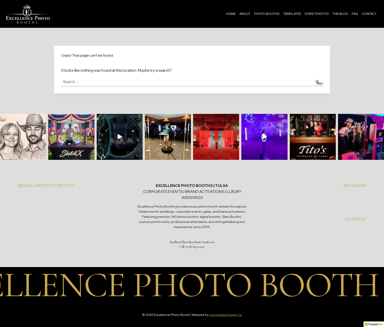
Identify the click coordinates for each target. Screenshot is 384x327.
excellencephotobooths (48, 185)
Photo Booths (267, 14)
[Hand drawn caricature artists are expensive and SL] (23, 137)
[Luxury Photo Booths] (361, 137)
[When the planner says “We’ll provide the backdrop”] (216, 137)
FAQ (355, 14)
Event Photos (317, 14)
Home (231, 14)
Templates (292, 14)
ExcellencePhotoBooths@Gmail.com (192, 242)
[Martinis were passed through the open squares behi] (313, 137)
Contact (369, 14)
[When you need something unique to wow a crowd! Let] (71, 137)
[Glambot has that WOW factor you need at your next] (120, 137)
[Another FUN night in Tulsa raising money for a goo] (264, 137)
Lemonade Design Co (226, 315)
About (244, 14)
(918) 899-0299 (195, 247)
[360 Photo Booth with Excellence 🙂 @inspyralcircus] (168, 137)
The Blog (340, 14)
